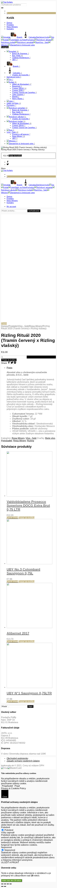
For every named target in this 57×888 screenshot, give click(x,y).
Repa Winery (18, 136)
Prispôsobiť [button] (7, 786)
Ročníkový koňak (17, 121)
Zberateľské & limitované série (22, 144)
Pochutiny (11, 105)
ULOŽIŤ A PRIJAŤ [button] (10, 862)
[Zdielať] (5, 883)
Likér (11, 101)
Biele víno (50, 438)
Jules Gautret (18, 94)
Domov (4, 326)
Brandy (16, 66)
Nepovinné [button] (6, 847)
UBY (14, 60)
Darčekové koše (14, 77)
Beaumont (17, 86)
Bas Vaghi (17, 56)
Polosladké (6, 440)
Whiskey (13, 141)
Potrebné (8, 830)
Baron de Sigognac (20, 54)
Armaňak (14, 51)
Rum (11, 130)
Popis (9, 368)
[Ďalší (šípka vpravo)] (5, 886)
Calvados (17, 73)
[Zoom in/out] (10, 883)
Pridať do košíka (8, 360)
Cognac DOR (18, 90)
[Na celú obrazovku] (8, 883)
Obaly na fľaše (14, 103)
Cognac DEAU (19, 88)
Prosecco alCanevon (21, 134)
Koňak (12, 82)
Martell (15, 97)
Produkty (13, 326)
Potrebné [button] (5, 827)
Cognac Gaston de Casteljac (24, 92)
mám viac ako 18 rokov (11, 881)
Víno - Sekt (12, 132)
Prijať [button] (17, 786)
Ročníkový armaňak (18, 108)
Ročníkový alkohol (17, 117)
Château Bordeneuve (21, 58)
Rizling (30, 440)
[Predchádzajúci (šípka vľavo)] (2, 886)
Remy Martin (18, 99)
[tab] (31, 401)
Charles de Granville (21, 75)
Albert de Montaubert (21, 84)
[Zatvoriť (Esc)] (2, 883)
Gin (11, 80)
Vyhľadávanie (33, 211)
